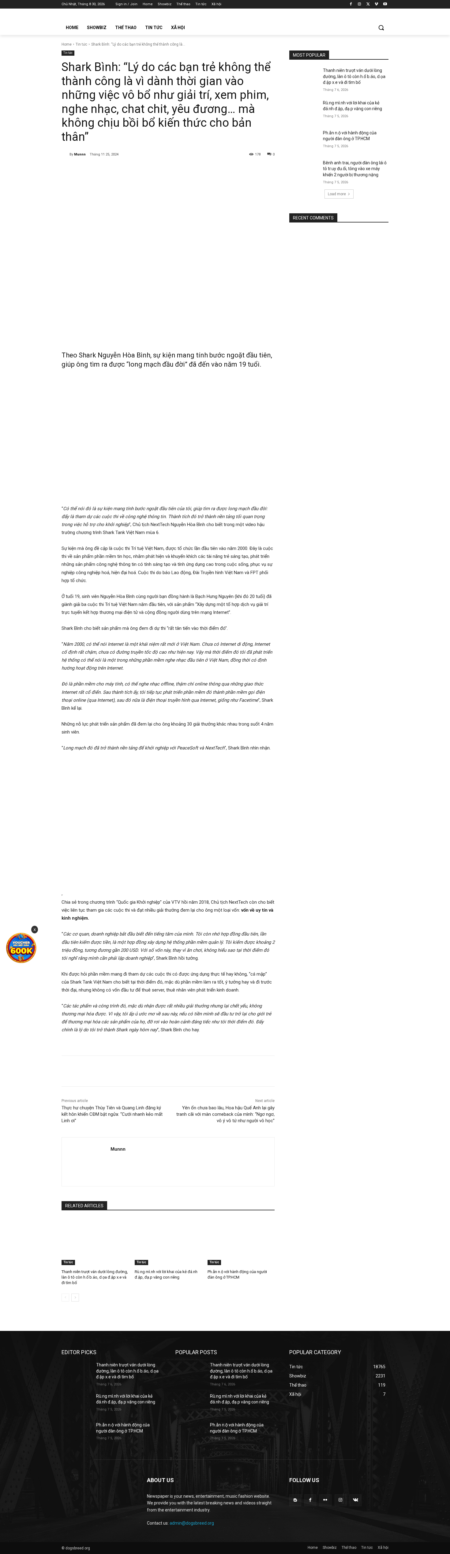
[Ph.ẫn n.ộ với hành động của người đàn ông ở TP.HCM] (241, 1241)
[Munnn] (65, 154)
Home (67, 44)
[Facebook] (350, 4)
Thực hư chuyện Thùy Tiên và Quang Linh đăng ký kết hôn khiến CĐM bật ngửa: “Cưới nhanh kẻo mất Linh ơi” (112, 1114)
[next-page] (75, 1298)
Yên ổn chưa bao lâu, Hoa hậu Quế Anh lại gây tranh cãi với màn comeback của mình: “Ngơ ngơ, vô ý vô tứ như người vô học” (225, 1114)
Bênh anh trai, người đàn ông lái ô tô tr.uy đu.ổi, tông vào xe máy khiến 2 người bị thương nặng (355, 168)
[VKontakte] (356, 1500)
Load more (337, 194)
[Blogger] (295, 1500)
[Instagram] (359, 4)
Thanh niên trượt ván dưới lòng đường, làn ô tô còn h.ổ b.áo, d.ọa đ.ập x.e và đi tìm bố (95, 1277)
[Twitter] (368, 4)
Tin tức (81, 44)
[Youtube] (384, 4)
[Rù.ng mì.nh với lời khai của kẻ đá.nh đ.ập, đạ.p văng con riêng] (168, 1241)
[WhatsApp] (147, 170)
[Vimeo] (376, 4)
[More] (161, 170)
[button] (381, 27)
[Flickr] (325, 1500)
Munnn (80, 154)
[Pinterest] (133, 170)
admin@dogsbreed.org (192, 1523)
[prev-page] (65, 1298)
